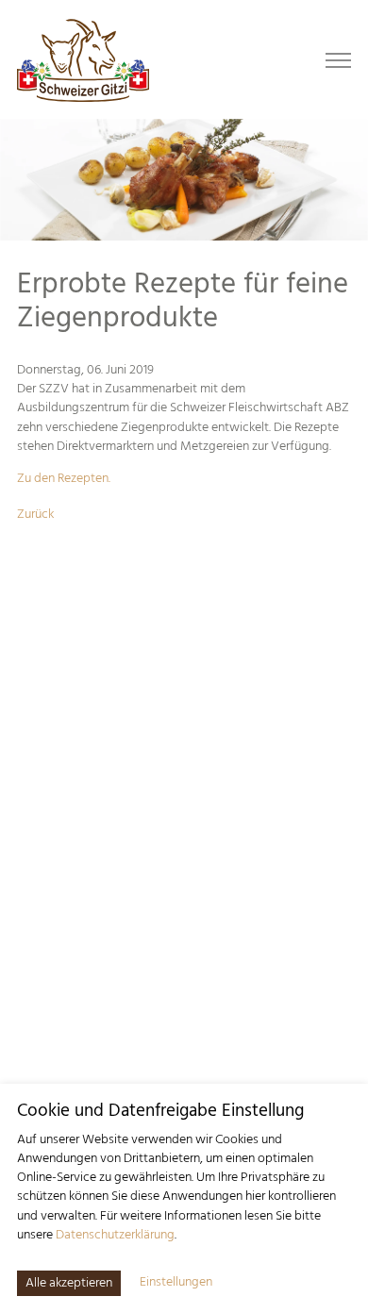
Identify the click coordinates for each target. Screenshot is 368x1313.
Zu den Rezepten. (63, 479)
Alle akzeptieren (68, 1283)
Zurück (35, 514)
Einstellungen (176, 1282)
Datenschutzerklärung (115, 1235)
